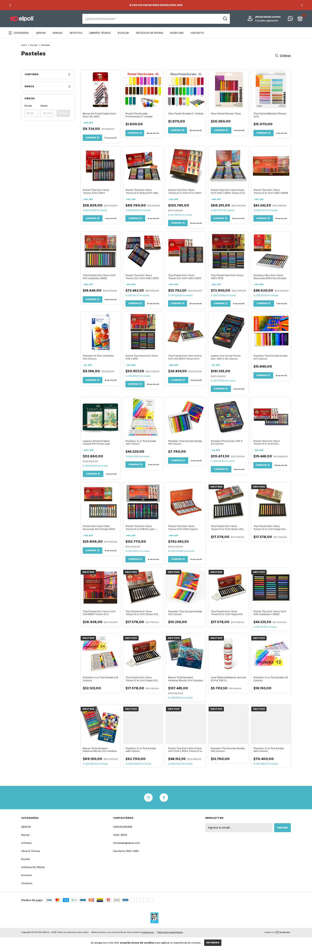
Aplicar (63, 113)
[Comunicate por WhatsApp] (290, 19)
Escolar (123, 33)
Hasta (44, 106)
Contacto (197, 33)
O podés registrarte (266, 20)
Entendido (212, 942)
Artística (75, 33)
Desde (28, 106)
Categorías (21, 33)
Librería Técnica (100, 33)
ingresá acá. (148, 932)
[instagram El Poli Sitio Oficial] (148, 797)
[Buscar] (224, 18)
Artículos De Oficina (149, 33)
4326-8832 (120, 835)
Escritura (177, 33)
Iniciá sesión (272, 17)
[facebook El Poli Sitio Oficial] (164, 797)
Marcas (57, 33)
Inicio (24, 45)
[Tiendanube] (277, 933)
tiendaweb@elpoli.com (126, 843)
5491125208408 (122, 827)
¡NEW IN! (41, 33)
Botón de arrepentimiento (170, 932)
